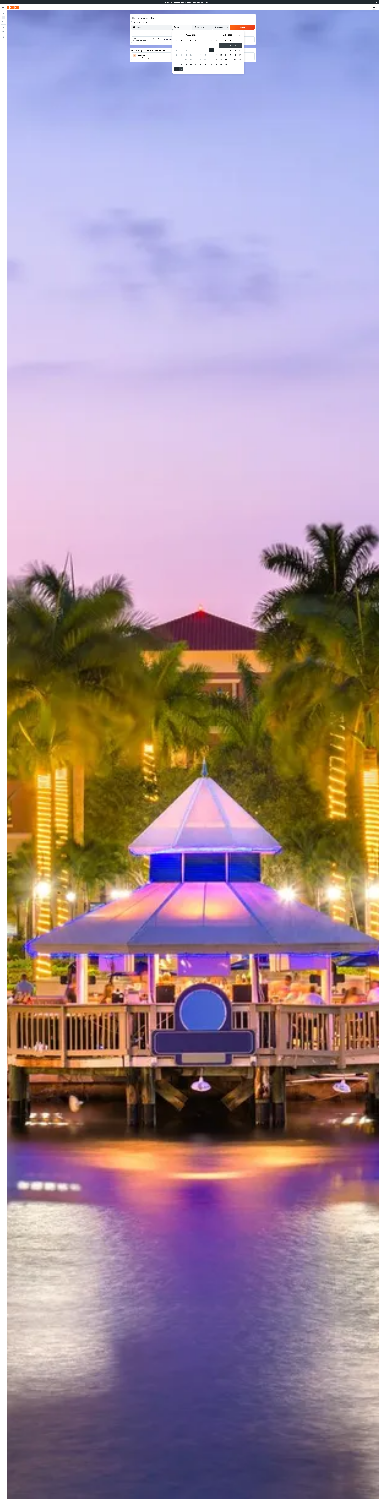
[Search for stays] (3, 18)
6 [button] (195, 50)
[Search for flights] (3, 13)
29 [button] (205, 64)
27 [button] (195, 64)
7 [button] (200, 50)
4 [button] (186, 50)
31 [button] (181, 69)
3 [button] (181, 50)
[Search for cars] (3, 22)
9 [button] (176, 55)
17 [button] (181, 60)
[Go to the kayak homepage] (13, 7)
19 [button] (191, 60)
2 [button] (176, 50)
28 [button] (200, 64)
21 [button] (200, 60)
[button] (377, 2)
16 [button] (176, 60)
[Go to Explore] (3, 27)
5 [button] (190, 50)
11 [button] (186, 55)
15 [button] (205, 55)
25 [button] (186, 64)
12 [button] (191, 55)
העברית (207, 2)
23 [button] (176, 64)
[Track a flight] (3, 31)
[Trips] (3, 37)
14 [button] (200, 55)
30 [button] (177, 69)
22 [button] (205, 60)
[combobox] (153, 27)
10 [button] (181, 55)
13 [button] (195, 55)
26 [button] (191, 64)
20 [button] (196, 60)
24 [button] (181, 64)
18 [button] (186, 60)
